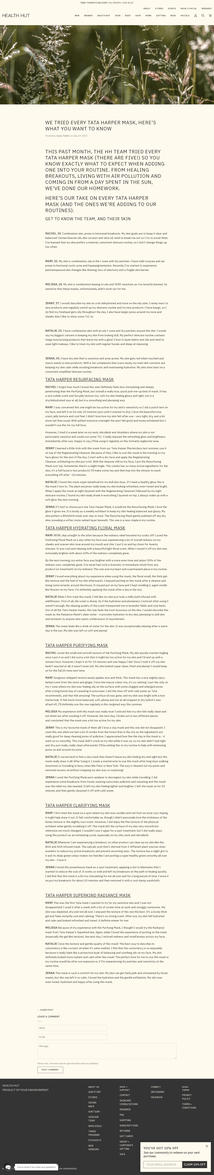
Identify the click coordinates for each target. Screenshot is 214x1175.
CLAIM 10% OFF (195, 1164)
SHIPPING (125, 1120)
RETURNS (125, 1130)
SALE (122, 1154)
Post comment (50, 1069)
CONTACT (125, 1095)
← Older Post (45, 1010)
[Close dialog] (207, 1146)
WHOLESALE (95, 1126)
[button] (88, 15)
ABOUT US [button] (93, 1087)
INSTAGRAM (157, 1091)
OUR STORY (94, 1091)
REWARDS (125, 1109)
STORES (92, 1097)
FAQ (122, 1114)
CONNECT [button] (156, 1087)
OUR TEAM (94, 1111)
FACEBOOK (157, 1097)
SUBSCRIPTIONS (129, 1125)
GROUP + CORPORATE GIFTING (126, 1145)
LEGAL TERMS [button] (185, 1088)
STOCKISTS (94, 1140)
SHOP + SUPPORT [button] (125, 1088)
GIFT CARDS (126, 1136)
